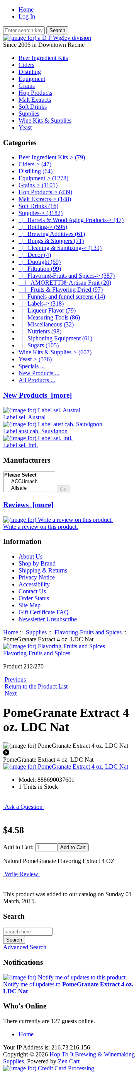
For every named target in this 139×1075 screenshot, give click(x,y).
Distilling (30, 71)
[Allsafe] (29, 488)
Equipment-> (43, 178)
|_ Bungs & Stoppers (51, 241)
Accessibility (34, 584)
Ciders (26, 65)
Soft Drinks (33, 106)
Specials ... (32, 366)
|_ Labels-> (41, 303)
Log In (27, 16)
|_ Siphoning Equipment (55, 338)
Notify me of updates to (68, 988)
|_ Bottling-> (43, 227)
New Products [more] (37, 395)
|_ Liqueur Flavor (47, 310)
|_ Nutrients (40, 331)
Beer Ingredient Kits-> (52, 157)
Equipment (32, 78)
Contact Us (32, 591)
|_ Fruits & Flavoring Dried (61, 289)
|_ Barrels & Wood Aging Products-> (71, 220)
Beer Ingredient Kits (43, 58)
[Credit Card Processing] (48, 1068)
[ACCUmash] (29, 482)
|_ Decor (35, 254)
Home (26, 9)
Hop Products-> (45, 192)
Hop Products (35, 92)
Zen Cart (69, 1061)
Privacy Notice (37, 577)
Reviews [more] (28, 505)
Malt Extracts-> (45, 199)
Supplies (36, 632)
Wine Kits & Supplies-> (55, 352)
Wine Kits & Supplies (45, 120)
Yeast (25, 127)
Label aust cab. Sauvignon (35, 431)
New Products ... (39, 373)
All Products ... (37, 380)
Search (14, 916)
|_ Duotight (40, 261)
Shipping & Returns (43, 570)
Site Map (30, 605)
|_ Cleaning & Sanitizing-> (60, 247)
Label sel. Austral (24, 417)
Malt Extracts (35, 99)
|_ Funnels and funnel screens (62, 296)
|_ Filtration (40, 268)
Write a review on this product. (40, 526)
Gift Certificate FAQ (44, 612)
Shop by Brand (37, 563)
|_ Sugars (39, 345)
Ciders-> (35, 164)
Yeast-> (35, 359)
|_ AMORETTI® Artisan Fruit (65, 282)
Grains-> (38, 185)
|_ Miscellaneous (46, 324)
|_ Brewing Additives (52, 234)
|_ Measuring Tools (49, 317)
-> (41, 213)
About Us (30, 556)
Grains (27, 85)
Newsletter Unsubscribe (48, 619)
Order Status (34, 598)
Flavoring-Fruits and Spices (88, 632)
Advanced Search (24, 947)
